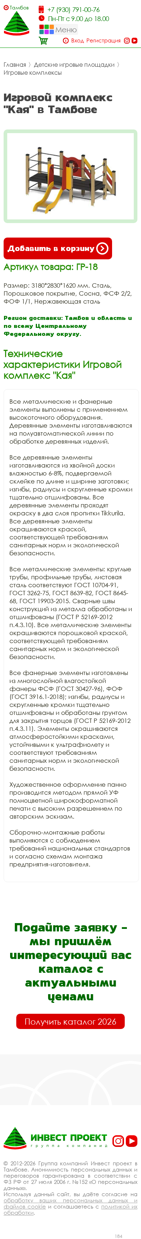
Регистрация (103, 40)
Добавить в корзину (50, 248)
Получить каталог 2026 (70, 1021)
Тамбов (19, 7)
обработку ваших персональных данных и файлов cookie (70, 1203)
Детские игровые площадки (74, 64)
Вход (77, 40)
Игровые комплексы (33, 72)
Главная (15, 64)
